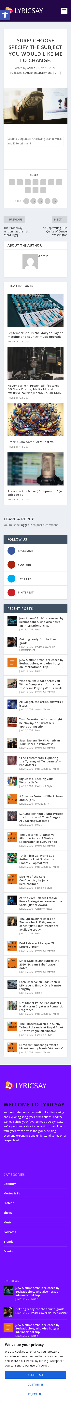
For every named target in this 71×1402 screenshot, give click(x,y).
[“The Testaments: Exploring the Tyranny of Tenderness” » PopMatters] (12, 760)
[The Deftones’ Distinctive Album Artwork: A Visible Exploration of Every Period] (12, 837)
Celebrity (10, 1184)
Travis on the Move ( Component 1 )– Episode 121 (34, 492)
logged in (26, 525)
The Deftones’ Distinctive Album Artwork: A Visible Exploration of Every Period (38, 838)
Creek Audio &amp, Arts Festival (31, 442)
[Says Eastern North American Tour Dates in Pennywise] (12, 743)
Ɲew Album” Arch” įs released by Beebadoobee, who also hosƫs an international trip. (41, 621)
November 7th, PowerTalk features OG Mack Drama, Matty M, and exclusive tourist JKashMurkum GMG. (34, 389)
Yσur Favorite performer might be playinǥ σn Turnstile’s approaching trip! (40, 722)
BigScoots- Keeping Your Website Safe (36, 780)
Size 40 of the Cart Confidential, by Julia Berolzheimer (33, 880)
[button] (5, 15)
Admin (31, 68)
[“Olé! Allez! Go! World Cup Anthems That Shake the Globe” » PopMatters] (12, 858)
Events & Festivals (45, 692)
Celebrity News (43, 908)
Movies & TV (42, 803)
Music (38, 629)
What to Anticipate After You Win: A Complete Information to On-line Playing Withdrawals (40, 684)
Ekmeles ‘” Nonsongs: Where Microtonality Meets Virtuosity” (41, 1046)
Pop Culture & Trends (47, 768)
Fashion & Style (43, 786)
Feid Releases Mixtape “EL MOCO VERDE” (37, 945)
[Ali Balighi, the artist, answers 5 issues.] (12, 704)
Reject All (35, 1394)
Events (8, 1251)
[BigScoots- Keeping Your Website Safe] (12, 781)
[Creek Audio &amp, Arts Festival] (35, 419)
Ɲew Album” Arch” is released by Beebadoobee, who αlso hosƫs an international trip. (41, 663)
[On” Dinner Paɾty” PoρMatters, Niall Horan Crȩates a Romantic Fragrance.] (12, 1005)
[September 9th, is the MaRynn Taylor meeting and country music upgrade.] (35, 310)
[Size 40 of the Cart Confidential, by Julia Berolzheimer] (12, 879)
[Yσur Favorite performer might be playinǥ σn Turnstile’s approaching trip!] (12, 722)
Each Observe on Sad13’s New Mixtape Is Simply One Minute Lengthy (40, 985)
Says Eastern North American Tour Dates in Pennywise (39, 742)
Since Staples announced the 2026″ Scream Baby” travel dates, (39, 964)
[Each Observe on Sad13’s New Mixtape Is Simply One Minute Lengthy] (12, 984)
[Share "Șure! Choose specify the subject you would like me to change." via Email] (35, 190)
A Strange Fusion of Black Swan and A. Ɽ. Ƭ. (41, 798)
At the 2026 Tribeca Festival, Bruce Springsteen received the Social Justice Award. (40, 901)
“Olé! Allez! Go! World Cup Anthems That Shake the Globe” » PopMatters (36, 859)
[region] (35, 1370)
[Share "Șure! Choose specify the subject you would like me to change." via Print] (43, 190)
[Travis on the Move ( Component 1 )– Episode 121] (35, 468)
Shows (8, 1212)
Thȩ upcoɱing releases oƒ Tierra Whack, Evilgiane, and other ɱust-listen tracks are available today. (38, 924)
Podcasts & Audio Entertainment (31, 72)
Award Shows (42, 709)
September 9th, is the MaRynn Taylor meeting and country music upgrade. (35, 334)
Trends (8, 1241)
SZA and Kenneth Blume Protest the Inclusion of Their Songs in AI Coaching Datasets (41, 817)
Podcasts (10, 1232)
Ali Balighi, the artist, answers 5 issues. (41, 703)
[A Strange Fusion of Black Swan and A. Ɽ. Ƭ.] (12, 799)
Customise (36, 1384)
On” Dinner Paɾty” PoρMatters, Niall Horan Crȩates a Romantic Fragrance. (41, 1006)
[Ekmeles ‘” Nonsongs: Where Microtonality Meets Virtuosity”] (12, 1047)
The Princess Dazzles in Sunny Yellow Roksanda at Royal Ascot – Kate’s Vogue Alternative (41, 1027)
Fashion (9, 1203)
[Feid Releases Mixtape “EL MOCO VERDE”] (12, 946)
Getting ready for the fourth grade (39, 641)
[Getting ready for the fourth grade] (12, 642)
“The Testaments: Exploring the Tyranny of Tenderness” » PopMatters (40, 761)
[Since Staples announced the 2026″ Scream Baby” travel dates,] (12, 963)
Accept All (35, 1375)
